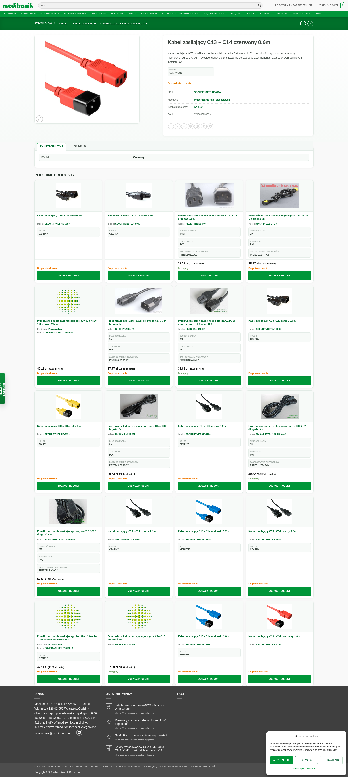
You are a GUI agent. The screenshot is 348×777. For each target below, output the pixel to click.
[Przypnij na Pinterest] (191, 126)
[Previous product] (310, 23)
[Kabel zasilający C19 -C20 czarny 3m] (68, 196)
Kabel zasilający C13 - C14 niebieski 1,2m (203, 531)
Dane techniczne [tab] (51, 146)
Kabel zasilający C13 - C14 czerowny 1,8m (274, 636)
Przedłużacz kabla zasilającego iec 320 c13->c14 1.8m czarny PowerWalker (67, 638)
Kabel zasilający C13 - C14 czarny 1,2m (202, 426)
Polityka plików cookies (304, 768)
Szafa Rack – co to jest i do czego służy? (141, 735)
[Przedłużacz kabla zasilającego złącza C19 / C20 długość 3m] (280, 406)
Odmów (306, 760)
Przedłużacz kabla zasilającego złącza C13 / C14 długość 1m (137, 322)
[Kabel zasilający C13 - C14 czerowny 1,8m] (280, 616)
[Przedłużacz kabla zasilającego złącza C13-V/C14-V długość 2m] (280, 196)
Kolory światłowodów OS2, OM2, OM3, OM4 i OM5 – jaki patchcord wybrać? (140, 748)
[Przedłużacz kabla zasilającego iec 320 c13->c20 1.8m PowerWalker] (68, 301)
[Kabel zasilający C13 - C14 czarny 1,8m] (139, 511)
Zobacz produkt (68, 275)
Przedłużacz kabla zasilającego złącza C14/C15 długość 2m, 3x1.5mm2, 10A (206, 322)
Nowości (298, 14)
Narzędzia (235, 14)
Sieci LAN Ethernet (49, 14)
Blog (308, 14)
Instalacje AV (99, 14)
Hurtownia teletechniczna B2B (20, 14)
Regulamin (110, 766)
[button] (293, 5)
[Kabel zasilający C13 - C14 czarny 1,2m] (209, 406)
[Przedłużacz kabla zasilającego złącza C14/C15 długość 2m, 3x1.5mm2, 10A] (209, 301)
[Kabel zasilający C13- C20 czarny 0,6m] (280, 301)
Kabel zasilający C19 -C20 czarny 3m (59, 215)
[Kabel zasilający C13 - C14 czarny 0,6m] (280, 511)
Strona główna (44, 23)
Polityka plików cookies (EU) (138, 766)
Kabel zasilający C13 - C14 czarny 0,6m (272, 531)
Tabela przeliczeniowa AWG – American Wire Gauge (140, 707)
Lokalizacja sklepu (47, 766)
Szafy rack (167, 14)
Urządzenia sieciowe (213, 14)
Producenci (282, 14)
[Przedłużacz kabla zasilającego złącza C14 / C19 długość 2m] (139, 406)
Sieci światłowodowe (75, 14)
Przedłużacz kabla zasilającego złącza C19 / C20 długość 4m (66, 533)
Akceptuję (281, 760)
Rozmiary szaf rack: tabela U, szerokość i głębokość (141, 722)
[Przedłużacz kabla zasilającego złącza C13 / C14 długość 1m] (139, 301)
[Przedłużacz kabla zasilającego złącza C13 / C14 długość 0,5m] (209, 196)
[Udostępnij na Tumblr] (204, 126)
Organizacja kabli (188, 14)
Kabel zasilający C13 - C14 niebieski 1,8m (203, 636)
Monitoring (117, 14)
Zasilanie (250, 14)
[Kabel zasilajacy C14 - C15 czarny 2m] (139, 196)
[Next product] (303, 23)
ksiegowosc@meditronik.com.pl (54, 733)
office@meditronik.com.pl (64, 722)
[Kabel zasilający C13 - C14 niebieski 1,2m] (209, 511)
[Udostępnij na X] (178, 126)
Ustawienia (331, 760)
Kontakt (318, 14)
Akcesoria (265, 14)
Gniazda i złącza (148, 14)
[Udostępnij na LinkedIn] (197, 126)
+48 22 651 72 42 (58, 717)
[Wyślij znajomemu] (184, 126)
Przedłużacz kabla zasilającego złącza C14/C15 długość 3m (136, 638)
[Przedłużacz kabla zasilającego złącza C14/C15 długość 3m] (139, 616)
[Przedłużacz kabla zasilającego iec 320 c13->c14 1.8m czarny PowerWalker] (68, 616)
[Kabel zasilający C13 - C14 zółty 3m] (68, 406)
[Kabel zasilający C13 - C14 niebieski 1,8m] (209, 616)
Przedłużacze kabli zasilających (212, 99)
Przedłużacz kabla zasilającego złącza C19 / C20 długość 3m (277, 428)
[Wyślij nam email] (79, 733)
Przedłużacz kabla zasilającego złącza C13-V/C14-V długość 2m (278, 217)
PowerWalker (55, 329)
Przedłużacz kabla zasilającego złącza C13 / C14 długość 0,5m (207, 217)
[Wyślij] (259, 5)
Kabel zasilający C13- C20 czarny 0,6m (272, 320)
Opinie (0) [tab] (80, 146)
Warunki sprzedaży (204, 766)
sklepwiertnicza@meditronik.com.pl (57, 727)
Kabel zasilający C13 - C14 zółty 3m (59, 426)
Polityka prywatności (174, 766)
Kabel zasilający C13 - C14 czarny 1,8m (132, 531)
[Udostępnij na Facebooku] (171, 126)
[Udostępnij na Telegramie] (210, 126)
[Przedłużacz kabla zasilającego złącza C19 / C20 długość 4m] (68, 511)
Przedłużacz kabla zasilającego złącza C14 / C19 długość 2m (137, 428)
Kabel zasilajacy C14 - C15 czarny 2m (130, 215)
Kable (132, 14)
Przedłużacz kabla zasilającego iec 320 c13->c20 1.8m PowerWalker (67, 322)
